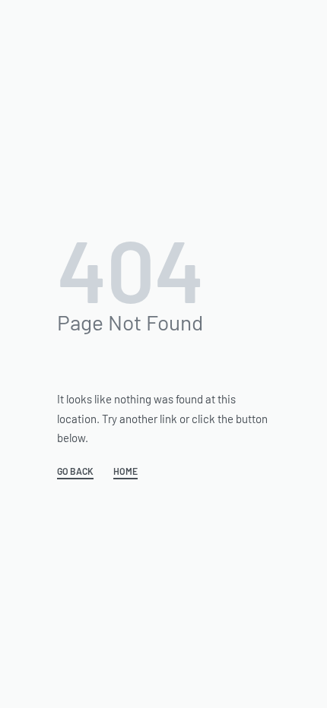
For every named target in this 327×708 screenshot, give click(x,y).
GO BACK (75, 471)
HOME (125, 471)
